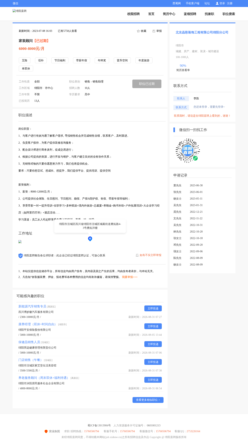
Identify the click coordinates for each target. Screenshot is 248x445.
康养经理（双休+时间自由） (42, 324)
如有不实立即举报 (150, 255)
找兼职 (209, 14)
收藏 (143, 30)
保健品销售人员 (33, 342)
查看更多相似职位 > (148, 399)
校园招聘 (133, 14)
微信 (15, 3)
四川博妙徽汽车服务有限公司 (36, 312)
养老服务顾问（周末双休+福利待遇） (48, 377)
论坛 (207, 3)
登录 (222, 3)
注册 (229, 3)
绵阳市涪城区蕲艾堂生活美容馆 (37, 365)
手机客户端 (192, 3)
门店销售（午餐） (35, 360)
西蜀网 (177, 3)
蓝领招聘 (190, 14)
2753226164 (193, 431)
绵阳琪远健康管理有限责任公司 (37, 347)
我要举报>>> (130, 277)
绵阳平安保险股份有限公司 (34, 329)
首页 (151, 14)
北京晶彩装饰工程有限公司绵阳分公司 (202, 32)
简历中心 (169, 14)
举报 (159, 30)
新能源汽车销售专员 (37, 306)
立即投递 (153, 308)
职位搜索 (229, 14)
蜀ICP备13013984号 (99, 425)
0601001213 (153, 425)
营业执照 (54, 431)
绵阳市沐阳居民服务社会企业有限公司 (41, 383)
